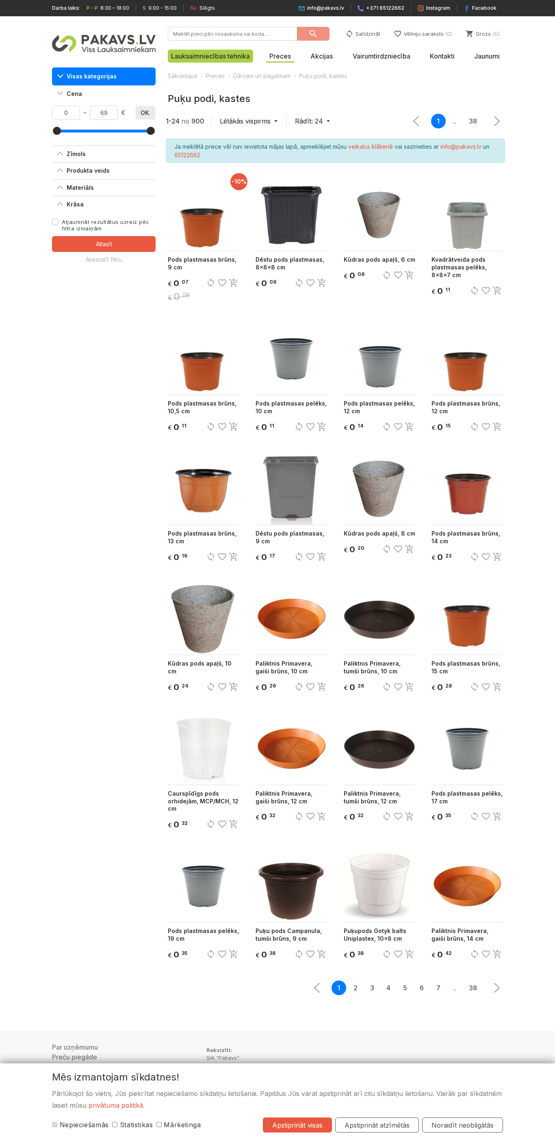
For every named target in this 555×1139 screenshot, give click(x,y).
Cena (74, 93)
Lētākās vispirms (246, 121)
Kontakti (442, 56)
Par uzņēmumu (75, 1047)
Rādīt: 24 (310, 121)
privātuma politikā (116, 1105)
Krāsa (75, 204)
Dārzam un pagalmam (262, 75)
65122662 (187, 155)
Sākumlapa (182, 75)
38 (473, 121)
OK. (145, 112)
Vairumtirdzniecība (381, 56)
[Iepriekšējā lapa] (497, 121)
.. (454, 121)
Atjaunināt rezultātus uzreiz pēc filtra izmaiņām (106, 225)
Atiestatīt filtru (104, 259)
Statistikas (135, 1125)
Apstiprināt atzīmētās (377, 1125)
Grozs (482, 34)
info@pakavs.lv (325, 8)
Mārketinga (181, 1125)
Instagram (438, 8)
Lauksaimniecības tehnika (210, 56)
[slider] (57, 131)
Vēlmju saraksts (422, 34)
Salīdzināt (362, 34)
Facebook (484, 8)
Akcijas (321, 56)
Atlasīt (104, 244)
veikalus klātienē (370, 146)
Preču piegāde (74, 1057)
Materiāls (80, 187)
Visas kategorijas (92, 76)
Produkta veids (88, 170)
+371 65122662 (385, 8)
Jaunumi (487, 56)
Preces (280, 56)
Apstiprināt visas (297, 1125)
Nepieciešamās (83, 1125)
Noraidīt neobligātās (462, 1125)
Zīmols (76, 153)
